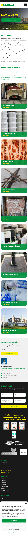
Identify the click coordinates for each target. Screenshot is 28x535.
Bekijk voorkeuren (14, 529)
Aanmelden (14, 406)
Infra (2, 501)
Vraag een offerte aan (11, 20)
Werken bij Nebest (5, 490)
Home (2, 478)
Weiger (14, 525)
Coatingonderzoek (17, 72)
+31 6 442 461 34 (8, 373)
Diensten (3, 480)
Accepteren (14, 520)
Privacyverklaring (17, 532)
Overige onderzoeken (18, 77)
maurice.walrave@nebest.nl (10, 375)
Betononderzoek (4, 72)
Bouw (2, 497)
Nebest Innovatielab (5, 79)
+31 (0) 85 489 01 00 (6, 470)
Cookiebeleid (9, 532)
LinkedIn (6, 377)
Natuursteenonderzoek (5, 77)
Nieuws (3, 488)
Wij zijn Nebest (4, 486)
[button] (25, 503)
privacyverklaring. (13, 390)
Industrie (3, 499)
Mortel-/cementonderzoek (19, 75)
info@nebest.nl (5, 472)
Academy (3, 484)
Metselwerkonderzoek (5, 75)
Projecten (3, 482)
